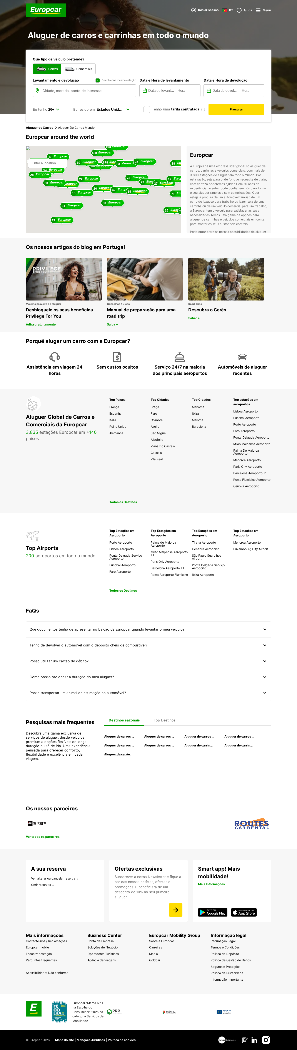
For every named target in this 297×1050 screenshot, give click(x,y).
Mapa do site (64, 1040)
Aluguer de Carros (39, 127)
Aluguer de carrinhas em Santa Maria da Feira (239, 745)
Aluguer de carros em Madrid (159, 736)
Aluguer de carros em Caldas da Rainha (239, 736)
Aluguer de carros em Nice (159, 745)
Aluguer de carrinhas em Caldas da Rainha (119, 754)
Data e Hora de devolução (225, 80)
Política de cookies (122, 1040)
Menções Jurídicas (91, 1040)
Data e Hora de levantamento (164, 80)
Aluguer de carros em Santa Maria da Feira (119, 745)
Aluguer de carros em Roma (119, 736)
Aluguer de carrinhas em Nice (199, 745)
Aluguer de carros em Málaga (199, 736)
